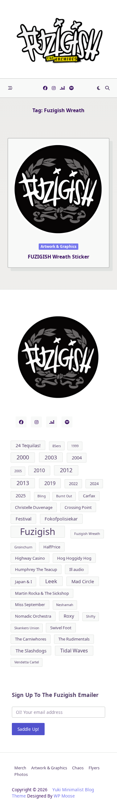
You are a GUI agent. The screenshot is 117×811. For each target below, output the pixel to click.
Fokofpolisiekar (61, 518)
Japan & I (23, 581)
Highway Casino (30, 558)
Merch (20, 768)
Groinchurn (23, 547)
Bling (41, 496)
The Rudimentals (74, 639)
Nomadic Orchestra (33, 616)
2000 (23, 457)
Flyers (94, 768)
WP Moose (64, 796)
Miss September (30, 604)
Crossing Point (78, 507)
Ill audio (76, 569)
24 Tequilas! (28, 445)
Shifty (90, 616)
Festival (24, 518)
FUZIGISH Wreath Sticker (58, 256)
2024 (94, 483)
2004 (77, 457)
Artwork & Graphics (58, 246)
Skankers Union (26, 628)
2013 (23, 483)
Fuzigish (37, 532)
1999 (75, 446)
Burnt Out (64, 496)
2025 (21, 495)
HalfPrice (51, 547)
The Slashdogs (31, 650)
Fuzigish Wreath (87, 533)
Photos (21, 774)
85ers (56, 446)
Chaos (78, 768)
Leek (51, 581)
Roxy (69, 616)
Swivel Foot (60, 627)
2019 (50, 483)
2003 (51, 457)
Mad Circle (82, 581)
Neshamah (64, 605)
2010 (39, 470)
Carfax (89, 496)
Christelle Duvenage (33, 507)
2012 (66, 470)
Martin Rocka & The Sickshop (42, 593)
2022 (73, 483)
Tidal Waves (74, 650)
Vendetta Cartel (26, 662)
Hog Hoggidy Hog (74, 558)
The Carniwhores (30, 639)
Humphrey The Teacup (36, 569)
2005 (18, 471)
